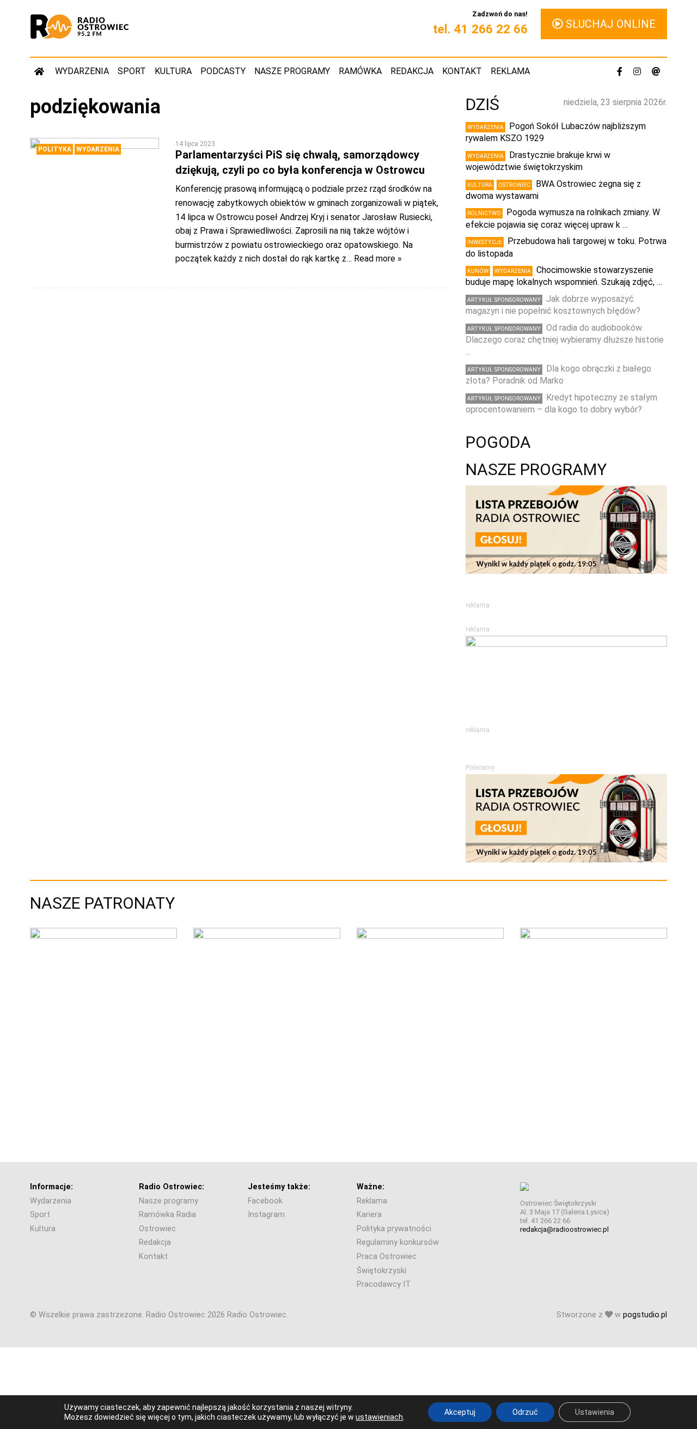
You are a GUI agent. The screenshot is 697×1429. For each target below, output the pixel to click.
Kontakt (462, 71)
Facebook (265, 1201)
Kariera (369, 1214)
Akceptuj (459, 1412)
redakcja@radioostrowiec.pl (564, 1229)
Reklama (510, 71)
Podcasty (223, 71)
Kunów (477, 271)
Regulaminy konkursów (398, 1242)
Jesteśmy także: (279, 1186)
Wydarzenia (82, 71)
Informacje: (51, 1186)
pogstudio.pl (645, 1314)
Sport (132, 71)
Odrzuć (525, 1412)
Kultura (173, 71)
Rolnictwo (484, 213)
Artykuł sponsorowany (504, 299)
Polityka (54, 149)
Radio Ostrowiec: (171, 1186)
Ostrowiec (514, 184)
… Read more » (374, 258)
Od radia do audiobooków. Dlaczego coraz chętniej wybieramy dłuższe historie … (565, 340)
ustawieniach (379, 1417)
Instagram (266, 1214)
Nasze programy (292, 71)
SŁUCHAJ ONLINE (609, 24)
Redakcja (411, 71)
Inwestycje (484, 242)
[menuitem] (40, 71)
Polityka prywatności (394, 1228)
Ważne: (370, 1186)
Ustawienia (594, 1412)
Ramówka (360, 71)
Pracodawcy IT (384, 1284)
